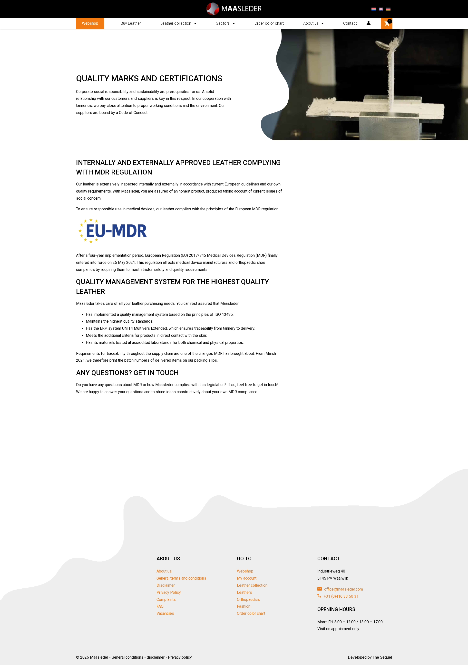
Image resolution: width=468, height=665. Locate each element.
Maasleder (99, 657)
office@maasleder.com (343, 589)
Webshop (90, 23)
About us (310, 23)
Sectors (223, 23)
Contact (350, 23)
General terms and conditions (181, 578)
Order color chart (269, 23)
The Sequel (382, 657)
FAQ (160, 606)
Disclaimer (165, 585)
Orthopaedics (248, 599)
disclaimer (156, 657)
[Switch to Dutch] (373, 9)
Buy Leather (131, 23)
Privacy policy (180, 657)
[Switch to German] (388, 9)
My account (246, 578)
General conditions (127, 657)
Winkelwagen (389, 21)
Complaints (166, 599)
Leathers (244, 592)
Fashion (243, 606)
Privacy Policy (168, 592)
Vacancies (165, 613)
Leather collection (175, 23)
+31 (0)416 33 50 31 (341, 596)
